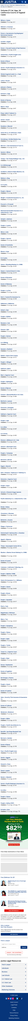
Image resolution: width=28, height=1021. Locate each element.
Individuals (5, 968)
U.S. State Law (6, 982)
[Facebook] (11, 998)
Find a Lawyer (5, 940)
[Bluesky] (17, 998)
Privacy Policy (14, 1015)
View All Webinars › (14, 910)
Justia (2, 5)
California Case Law (20, 5)
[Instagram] (13, 998)
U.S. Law (6, 5)
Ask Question (14, 934)
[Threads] (15, 998)
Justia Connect (14, 1002)
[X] (19, 998)
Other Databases (7, 986)
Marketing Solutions (8, 990)
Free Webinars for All (7, 877)
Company (14, 1007)
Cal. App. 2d (3, 6)
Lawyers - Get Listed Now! (14, 952)
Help (14, 1010)
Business (4, 972)
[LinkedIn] (6, 998)
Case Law (12, 5)
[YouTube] (8, 998)
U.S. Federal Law (7, 979)
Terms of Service (14, 1012)
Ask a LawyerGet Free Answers (6, 926)
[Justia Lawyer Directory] (21, 998)
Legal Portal (14, 1004)
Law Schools (6, 975)
